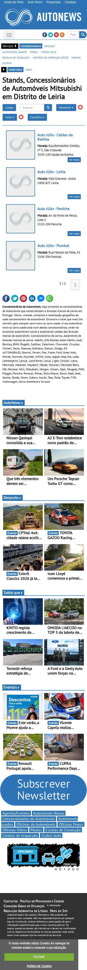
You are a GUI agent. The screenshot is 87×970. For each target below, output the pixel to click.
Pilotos (36, 829)
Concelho (36, 117)
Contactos (11, 901)
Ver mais (74, 159)
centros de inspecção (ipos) (50, 57)
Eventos (10, 687)
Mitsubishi (65, 107)
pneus (33, 52)
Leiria (9, 117)
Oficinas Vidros (14, 829)
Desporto (11, 497)
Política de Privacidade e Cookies (42, 901)
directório (15, 69)
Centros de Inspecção (20, 835)
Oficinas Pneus (71, 824)
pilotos (7, 63)
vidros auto (48, 52)
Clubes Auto (51, 835)
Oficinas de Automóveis (35, 824)
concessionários (31, 46)
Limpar (9, 107)
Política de (39, 966)
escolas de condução (15, 57)
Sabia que (12, 592)
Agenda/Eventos (16, 813)
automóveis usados (14, 52)
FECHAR (39, 957)
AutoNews (12, 402)
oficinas (49, 46)
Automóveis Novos (48, 813)
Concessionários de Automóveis (28, 818)
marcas (76, 57)
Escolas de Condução (63, 829)
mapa (29, 69)
